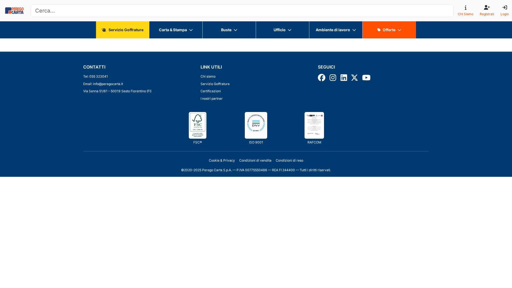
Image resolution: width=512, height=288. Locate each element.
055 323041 (98, 76)
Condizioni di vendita (255, 160)
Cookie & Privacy (222, 160)
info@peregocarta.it (108, 84)
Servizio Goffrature (215, 84)
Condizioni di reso (289, 160)
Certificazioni (211, 91)
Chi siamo (208, 76)
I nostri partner (212, 99)
